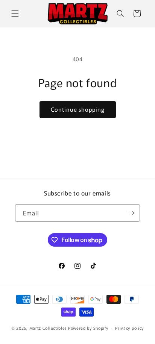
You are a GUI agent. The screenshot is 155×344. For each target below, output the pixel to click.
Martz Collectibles (48, 328)
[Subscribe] (131, 213)
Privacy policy (129, 328)
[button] (15, 13)
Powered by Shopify (88, 328)
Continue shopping (78, 109)
